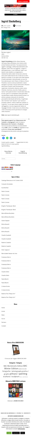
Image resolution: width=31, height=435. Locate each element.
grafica (17, 144)
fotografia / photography (12, 371)
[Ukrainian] (12, 169)
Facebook (20, 124)
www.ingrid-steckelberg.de (12, 115)
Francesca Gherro (6, 257)
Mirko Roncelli (5, 224)
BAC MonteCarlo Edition (13, 366)
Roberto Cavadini (6, 242)
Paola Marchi (5, 279)
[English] (2, 167)
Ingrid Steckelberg (23, 152)
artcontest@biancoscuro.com (15, 416)
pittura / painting (18, 374)
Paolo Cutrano (5, 191)
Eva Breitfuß (5, 187)
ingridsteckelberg (6, 145)
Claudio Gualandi (6, 235)
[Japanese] (9, 167)
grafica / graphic (7, 25)
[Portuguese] (12, 167)
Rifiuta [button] (22, 433)
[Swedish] (10, 169)
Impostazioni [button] (16, 433)
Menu (16, 14)
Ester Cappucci (6, 250)
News (3, 315)
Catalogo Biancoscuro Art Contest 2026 (12, 180)
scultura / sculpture (11, 377)
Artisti (3, 311)
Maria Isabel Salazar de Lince (9, 253)
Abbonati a (15, 401)
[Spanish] (7, 167)
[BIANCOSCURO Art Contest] (15, 7)
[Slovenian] (9, 169)
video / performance (24, 376)
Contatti (4, 326)
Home (3, 307)
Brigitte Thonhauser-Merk (9, 206)
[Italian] (5, 169)
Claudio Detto (5, 271)
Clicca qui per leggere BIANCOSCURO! (15, 358)
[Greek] (2, 169)
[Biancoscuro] (15, 390)
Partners (4, 322)
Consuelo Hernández (7, 184)
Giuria (3, 318)
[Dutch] (4, 169)
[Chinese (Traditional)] (10, 167)
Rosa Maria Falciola (8, 152)
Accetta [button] (9, 433)
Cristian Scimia (6, 286)
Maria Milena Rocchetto (8, 213)
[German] (5, 167)
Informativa (21, 428)
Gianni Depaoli (5, 220)
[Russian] (7, 169)
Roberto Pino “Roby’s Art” (8, 293)
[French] (4, 167)
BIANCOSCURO (24, 142)
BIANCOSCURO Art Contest (8, 144)
